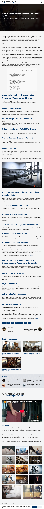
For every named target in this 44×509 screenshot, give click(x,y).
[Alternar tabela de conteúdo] (34, 69)
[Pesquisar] (17, 2)
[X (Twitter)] (8, 323)
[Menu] (41, 2)
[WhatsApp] (25, 323)
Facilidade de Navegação (14, 89)
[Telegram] (21, 323)
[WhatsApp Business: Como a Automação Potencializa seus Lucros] (11, 346)
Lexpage (23, 159)
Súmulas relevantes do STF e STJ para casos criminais (13, 385)
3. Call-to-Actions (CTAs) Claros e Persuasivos (17, 81)
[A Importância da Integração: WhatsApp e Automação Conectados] (32, 346)
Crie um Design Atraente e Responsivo (16, 73)
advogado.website (19, 503)
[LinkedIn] (17, 323)
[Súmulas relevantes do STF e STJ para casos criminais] (3, 385)
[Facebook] (4, 323)
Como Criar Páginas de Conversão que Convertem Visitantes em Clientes (21, 70)
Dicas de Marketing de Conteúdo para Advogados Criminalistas (13, 380)
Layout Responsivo (13, 87)
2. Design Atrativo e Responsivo (15, 80)
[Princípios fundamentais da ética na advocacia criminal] (24, 385)
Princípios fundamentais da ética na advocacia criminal (33, 385)
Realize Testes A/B (13, 76)
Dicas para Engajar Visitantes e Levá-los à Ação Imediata (18, 77)
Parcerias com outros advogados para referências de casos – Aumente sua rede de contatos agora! (34, 380)
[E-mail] (29, 323)
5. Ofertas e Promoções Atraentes (15, 83)
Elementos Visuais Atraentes (14, 86)
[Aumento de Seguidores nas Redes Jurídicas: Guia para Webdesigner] (11, 362)
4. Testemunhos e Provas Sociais (15, 82)
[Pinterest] (12, 323)
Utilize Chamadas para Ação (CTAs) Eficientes (17, 74)
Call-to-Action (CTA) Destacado (15, 88)
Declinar (39, 506)
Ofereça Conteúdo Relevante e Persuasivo (17, 75)
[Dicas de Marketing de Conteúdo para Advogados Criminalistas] (3, 380)
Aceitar (34, 506)
